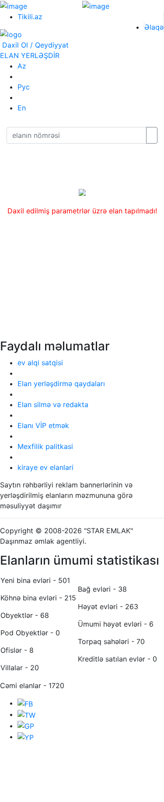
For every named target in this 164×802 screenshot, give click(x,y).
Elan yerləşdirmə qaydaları (61, 383)
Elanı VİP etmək (43, 425)
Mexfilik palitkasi (45, 446)
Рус (23, 86)
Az (21, 66)
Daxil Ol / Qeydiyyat (34, 45)
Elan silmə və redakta (52, 404)
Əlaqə (154, 27)
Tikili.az (29, 16)
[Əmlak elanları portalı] (11, 34)
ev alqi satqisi (40, 362)
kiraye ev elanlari (45, 467)
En (21, 107)
